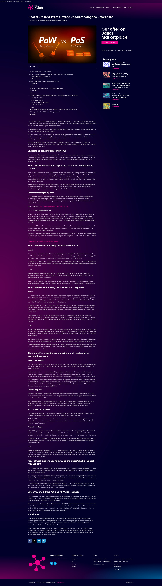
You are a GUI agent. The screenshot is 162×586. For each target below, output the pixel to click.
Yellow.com (115, 104)
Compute (74, 559)
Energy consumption (38, 98)
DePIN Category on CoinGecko (102, 561)
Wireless (74, 564)
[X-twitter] (55, 563)
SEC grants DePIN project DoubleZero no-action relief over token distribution (120, 75)
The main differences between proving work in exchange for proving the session (54, 95)
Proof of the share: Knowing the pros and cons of (44, 81)
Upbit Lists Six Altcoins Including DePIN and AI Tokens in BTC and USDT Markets (121, 95)
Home (92, 7)
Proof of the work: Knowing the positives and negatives (46, 88)
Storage (74, 566)
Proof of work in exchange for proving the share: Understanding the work (51, 74)
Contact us (117, 569)
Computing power (37, 100)
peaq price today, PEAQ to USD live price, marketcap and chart (121, 64)
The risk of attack (38, 105)
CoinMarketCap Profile (121, 561)
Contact (130, 7)
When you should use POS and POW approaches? (45, 112)
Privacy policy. (61, 582)
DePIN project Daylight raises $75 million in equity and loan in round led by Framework (121, 85)
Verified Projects (117, 7)
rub (33, 107)
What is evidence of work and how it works (54, 206)
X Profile (116, 564)
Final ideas (33, 114)
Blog (125, 7)
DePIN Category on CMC (100, 559)
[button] (30, 541)
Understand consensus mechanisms (41, 72)
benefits (34, 83)
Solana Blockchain (98, 564)
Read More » (115, 68)
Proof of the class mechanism (41, 79)
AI (72, 561)
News (107, 7)
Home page (117, 566)
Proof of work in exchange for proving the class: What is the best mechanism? (53, 109)
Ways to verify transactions (40, 102)
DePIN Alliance (100, 7)
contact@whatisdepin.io (60, 558)
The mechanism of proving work (41, 76)
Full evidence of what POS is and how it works (43, 241)
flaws (33, 86)
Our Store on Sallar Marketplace (123, 559)
